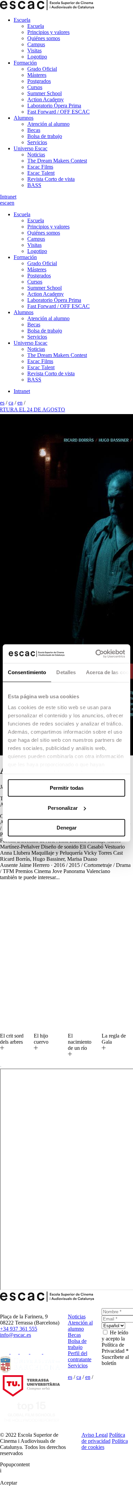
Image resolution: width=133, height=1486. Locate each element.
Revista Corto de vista (51, 179)
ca (6, 203)
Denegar (67, 828)
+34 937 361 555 (18, 1329)
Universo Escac (30, 148)
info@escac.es (15, 1335)
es (2, 203)
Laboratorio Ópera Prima (54, 105)
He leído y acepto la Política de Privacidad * (115, 1342)
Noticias (36, 154)
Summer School (44, 93)
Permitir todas (67, 788)
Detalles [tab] (66, 672)
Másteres (36, 75)
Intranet (8, 197)
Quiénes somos (43, 38)
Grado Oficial (42, 69)
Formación (25, 63)
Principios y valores (48, 32)
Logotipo (37, 56)
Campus (36, 44)
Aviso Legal (95, 1435)
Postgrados (39, 81)
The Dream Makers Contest (57, 161)
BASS (34, 185)
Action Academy (45, 99)
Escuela (22, 20)
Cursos (34, 87)
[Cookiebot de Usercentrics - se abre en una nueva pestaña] (95, 653)
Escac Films (40, 167)
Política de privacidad (103, 1438)
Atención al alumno (48, 124)
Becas (33, 130)
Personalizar (63, 808)
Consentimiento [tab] (27, 672)
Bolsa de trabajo (44, 136)
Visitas (34, 50)
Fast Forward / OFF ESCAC (58, 112)
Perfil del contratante (79, 1356)
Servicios (37, 142)
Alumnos (23, 118)
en (11, 203)
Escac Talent (41, 173)
